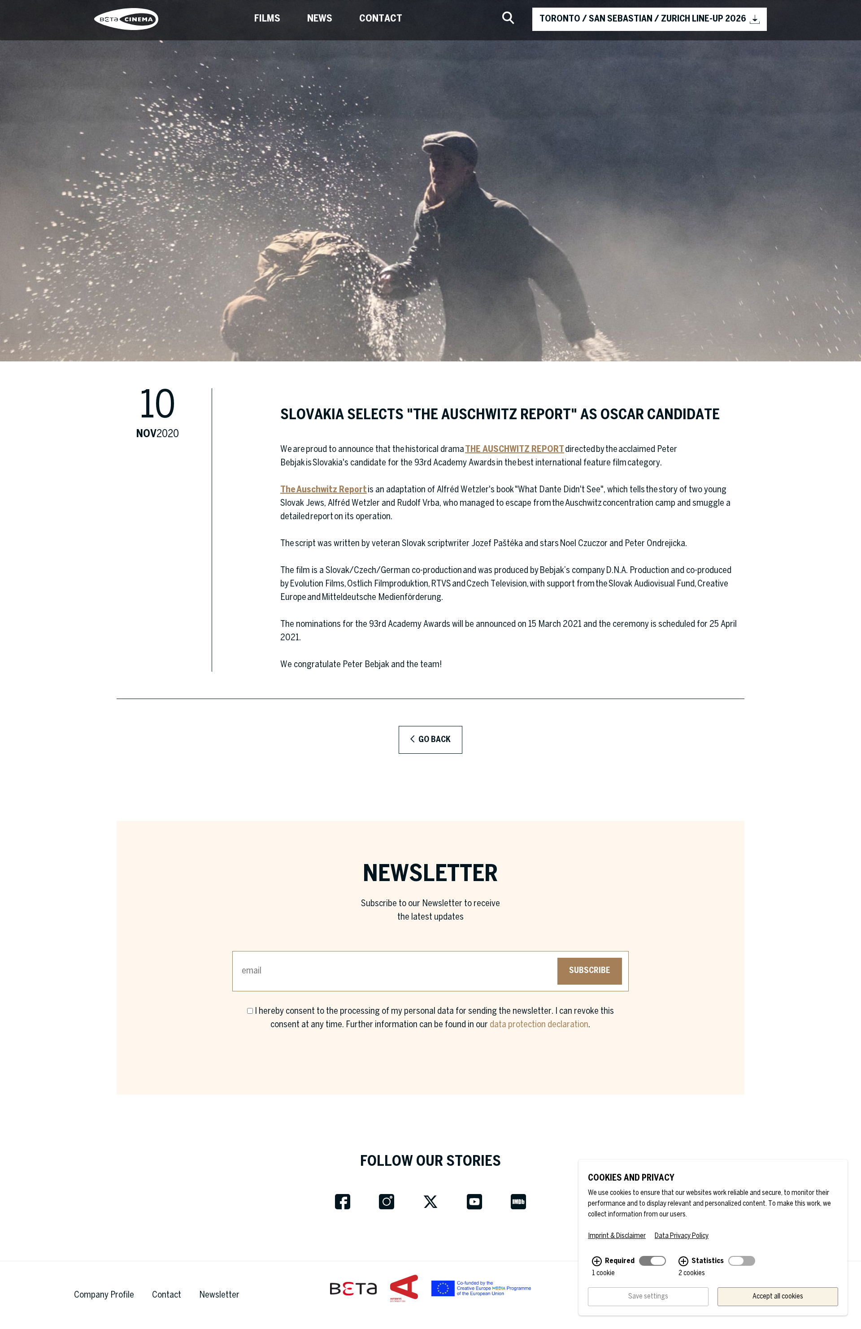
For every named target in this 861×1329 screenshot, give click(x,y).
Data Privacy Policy (682, 1236)
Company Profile (104, 1295)
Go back (434, 740)
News (319, 18)
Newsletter (219, 1295)
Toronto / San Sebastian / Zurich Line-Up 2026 (642, 19)
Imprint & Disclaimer (617, 1236)
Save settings (648, 1296)
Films (267, 18)
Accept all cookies (777, 1296)
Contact (380, 18)
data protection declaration (539, 1025)
